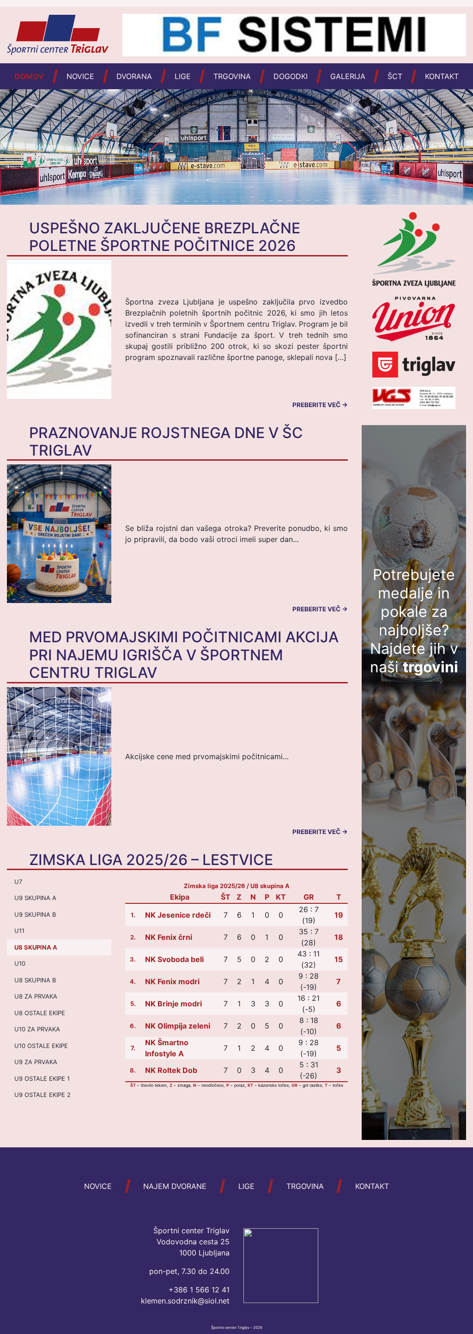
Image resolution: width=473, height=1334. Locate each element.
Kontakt (442, 76)
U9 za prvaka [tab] (35, 1062)
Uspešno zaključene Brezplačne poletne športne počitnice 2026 (164, 237)
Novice (80, 76)
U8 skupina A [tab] (35, 947)
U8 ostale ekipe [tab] (39, 1013)
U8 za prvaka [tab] (35, 996)
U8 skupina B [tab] (35, 980)
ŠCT (395, 76)
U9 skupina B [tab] (35, 914)
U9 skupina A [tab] (35, 898)
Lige (183, 76)
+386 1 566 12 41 (199, 1289)
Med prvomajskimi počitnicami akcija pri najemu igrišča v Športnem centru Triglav (184, 655)
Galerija (347, 76)
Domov (29, 76)
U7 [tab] (18, 881)
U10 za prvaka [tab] (37, 1029)
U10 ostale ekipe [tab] (41, 1045)
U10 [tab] (19, 963)
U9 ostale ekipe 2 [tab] (42, 1094)
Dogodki (290, 76)
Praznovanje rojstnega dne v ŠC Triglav (166, 441)
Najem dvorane (174, 1186)
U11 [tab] (19, 930)
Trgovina (232, 76)
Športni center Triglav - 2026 (236, 1327)
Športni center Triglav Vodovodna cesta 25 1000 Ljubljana (191, 1241)
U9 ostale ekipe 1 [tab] (42, 1078)
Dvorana (134, 76)
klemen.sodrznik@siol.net (185, 1300)
